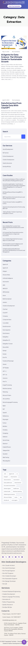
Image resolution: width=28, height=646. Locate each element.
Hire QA (4, 584)
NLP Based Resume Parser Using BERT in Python (13, 192)
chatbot (5, 302)
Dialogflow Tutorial (7, 343)
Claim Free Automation (14, 6)
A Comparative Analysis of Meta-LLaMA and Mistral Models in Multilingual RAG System (14, 179)
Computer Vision (7, 319)
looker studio (7, 491)
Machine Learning (7, 388)
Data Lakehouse (8, 482)
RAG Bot (5, 426)
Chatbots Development (9, 305)
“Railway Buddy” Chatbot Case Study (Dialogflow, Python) (12, 212)
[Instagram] (12, 557)
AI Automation (7, 479)
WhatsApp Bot (6, 460)
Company (5, 316)
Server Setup (6, 440)
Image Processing (7, 385)
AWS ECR (5, 288)
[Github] (19, 557)
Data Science (6, 333)
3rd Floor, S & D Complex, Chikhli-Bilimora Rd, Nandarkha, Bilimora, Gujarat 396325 (13, 629)
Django (4, 350)
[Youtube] (15, 557)
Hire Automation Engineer (9, 578)
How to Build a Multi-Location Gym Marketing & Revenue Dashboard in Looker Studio (13, 227)
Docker (4, 354)
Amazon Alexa (6, 274)
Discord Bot (6, 347)
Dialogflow (5, 336)
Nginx (4, 405)
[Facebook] (3, 557)
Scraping (5, 429)
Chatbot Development (8, 159)
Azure (4, 295)
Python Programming (8, 602)
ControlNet (6, 323)
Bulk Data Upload (7, 299)
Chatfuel (5, 309)
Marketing (5, 392)
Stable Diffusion (7, 447)
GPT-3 (4, 371)
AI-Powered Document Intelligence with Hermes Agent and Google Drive (13, 244)
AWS (4, 285)
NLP (4, 409)
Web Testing (6, 457)
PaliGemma (6, 416)
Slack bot (5, 443)
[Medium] (22, 557)
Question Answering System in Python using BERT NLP (14, 207)
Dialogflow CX (6, 340)
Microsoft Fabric (7, 395)
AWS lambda (6, 292)
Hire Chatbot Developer (9, 576)
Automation (6, 281)
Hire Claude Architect (8, 565)
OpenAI (5, 412)
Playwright (5, 419)
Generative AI (6, 599)
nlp (21, 497)
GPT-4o (5, 374)
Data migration (6, 330)
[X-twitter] (6, 557)
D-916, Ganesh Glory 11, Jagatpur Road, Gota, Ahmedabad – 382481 (15, 624)
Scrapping (5, 433)
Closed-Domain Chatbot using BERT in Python (12, 202)
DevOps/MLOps (7, 166)
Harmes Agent (7, 488)
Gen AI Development (8, 149)
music (16, 497)
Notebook (6, 500)
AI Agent (5, 271)
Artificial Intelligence (8, 278)
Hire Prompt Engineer (8, 570)
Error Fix (5, 357)
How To (5, 381)
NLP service (5, 152)
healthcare (16, 488)
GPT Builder (6, 367)
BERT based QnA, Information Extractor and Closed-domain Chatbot (14, 197)
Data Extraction (7, 326)
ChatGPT (5, 312)
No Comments (16, 51)
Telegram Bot (6, 450)
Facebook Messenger (8, 361)
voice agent (15, 500)
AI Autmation (14, 476)
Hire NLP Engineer (7, 573)
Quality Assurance (7, 163)
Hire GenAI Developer (8, 568)
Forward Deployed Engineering (11, 591)
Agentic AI (5, 264)
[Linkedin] (9, 557)
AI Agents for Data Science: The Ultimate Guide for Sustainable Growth (11, 58)
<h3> (5, 473)
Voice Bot (5, 454)
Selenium (5, 436)
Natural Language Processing (10, 402)
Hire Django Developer (9, 581)
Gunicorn (5, 378)
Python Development (8, 156)
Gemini (4, 364)
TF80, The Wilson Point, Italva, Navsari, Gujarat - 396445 (15, 634)
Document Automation (9, 485)
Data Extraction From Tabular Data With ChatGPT (11, 105)
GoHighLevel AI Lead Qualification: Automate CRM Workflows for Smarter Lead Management (14, 250)
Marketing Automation (9, 494)
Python (4, 423)
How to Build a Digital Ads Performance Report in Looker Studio (12, 239)
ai (17, 473)
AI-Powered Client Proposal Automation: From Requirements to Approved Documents (13, 234)
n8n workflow (6, 398)
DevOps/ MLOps (7, 607)
